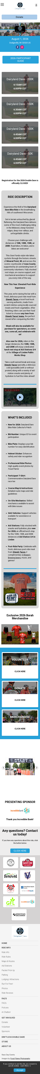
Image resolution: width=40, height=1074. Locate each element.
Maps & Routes (8, 961)
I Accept (19, 1070)
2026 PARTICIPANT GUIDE (20, 59)
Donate (19, 17)
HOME (4, 943)
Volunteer (6, 1027)
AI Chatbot (6, 1012)
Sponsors (6, 1031)
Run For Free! (7, 984)
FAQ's (4, 1003)
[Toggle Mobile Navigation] (2, 4)
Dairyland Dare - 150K (20, 104)
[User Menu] (36, 4)
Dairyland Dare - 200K (20, 79)
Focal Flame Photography (20, 1058)
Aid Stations (7, 966)
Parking (5, 975)
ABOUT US (6, 1046)
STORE (5, 1042)
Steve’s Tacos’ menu (14, 316)
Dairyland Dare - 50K (20, 153)
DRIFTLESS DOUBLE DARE (13, 1037)
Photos (5, 988)
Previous (4, 768)
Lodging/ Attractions (10, 979)
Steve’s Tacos (10, 365)
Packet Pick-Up (8, 970)
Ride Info (5, 952)
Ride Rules (6, 957)
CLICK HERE (20, 850)
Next (37, 768)
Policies (5, 1008)
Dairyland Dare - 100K (20, 128)
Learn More (24, 1066)
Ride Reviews (7, 993)
